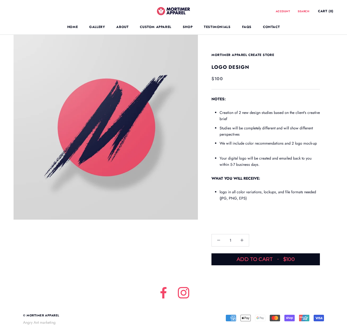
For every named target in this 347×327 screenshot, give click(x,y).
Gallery (97, 26)
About (122, 26)
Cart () (325, 11)
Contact (271, 26)
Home (72, 26)
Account (283, 11)
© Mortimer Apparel (41, 315)
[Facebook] (163, 292)
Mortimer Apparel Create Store (242, 54)
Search (303, 11)
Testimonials (217, 26)
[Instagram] (183, 292)
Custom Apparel (155, 26)
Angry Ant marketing (39, 322)
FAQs (247, 26)
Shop (187, 26)
